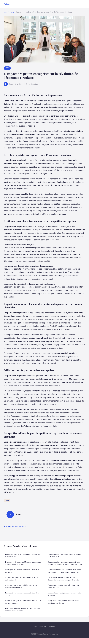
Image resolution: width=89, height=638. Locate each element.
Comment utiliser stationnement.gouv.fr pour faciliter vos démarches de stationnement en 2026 (66, 563)
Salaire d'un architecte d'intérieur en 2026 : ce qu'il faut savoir (21, 578)
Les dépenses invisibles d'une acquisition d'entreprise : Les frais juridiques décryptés (63, 578)
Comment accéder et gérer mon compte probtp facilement (64, 594)
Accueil (6, 12)
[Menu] (83, 4)
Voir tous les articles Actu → (16, 526)
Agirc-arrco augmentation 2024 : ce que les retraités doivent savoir (21, 586)
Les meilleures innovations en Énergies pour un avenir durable (22, 555)
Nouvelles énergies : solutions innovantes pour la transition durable (23, 601)
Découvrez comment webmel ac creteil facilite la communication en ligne (22, 609)
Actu (12, 12)
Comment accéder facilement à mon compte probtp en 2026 (64, 586)
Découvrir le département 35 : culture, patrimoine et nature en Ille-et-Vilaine (23, 563)
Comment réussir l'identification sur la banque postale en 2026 (64, 555)
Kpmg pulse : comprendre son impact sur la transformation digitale (63, 601)
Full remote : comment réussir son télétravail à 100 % (22, 594)
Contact (52, 626)
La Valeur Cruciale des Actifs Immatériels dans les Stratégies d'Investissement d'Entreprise (64, 571)
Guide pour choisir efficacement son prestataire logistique (22, 571)
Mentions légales (40, 626)
